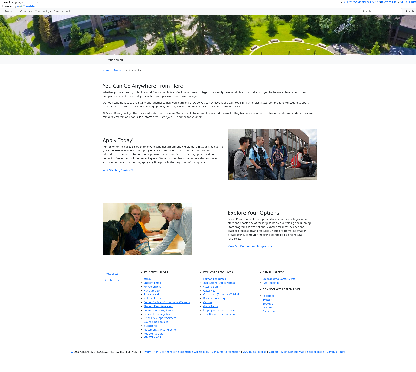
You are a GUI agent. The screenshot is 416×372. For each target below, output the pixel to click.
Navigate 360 (152, 290)
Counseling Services (156, 322)
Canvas (207, 302)
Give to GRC (390, 2)
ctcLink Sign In (212, 286)
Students (10, 11)
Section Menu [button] (114, 60)
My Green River (153, 286)
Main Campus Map (292, 352)
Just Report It (271, 283)
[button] (288, 296)
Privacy (146, 352)
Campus (25, 11)
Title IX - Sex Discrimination (219, 314)
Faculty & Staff (374, 2)
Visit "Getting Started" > (118, 170)
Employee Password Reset (219, 310)
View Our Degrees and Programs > (250, 246)
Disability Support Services (160, 318)
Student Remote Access (158, 306)
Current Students (354, 2)
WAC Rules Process (254, 352)
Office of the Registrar (157, 314)
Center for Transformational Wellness (167, 302)
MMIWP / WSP (152, 337)
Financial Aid (151, 294)
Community (42, 11)
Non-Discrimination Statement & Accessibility (181, 352)
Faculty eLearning (214, 298)
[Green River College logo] (0, 11)
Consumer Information (226, 352)
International (62, 11)
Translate (29, 6)
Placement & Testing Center (161, 329)
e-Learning (150, 326)
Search (409, 11)
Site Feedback (315, 352)
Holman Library (153, 298)
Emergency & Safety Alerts (279, 279)
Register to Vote (153, 333)
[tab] (112, 273)
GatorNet (209, 290)
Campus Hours (336, 352)
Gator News (210, 306)
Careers (274, 352)
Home (106, 70)
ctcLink (148, 279)
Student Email (152, 283)
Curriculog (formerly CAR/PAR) (221, 294)
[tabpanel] (225, 306)
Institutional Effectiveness (219, 283)
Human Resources (214, 279)
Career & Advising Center (159, 310)
